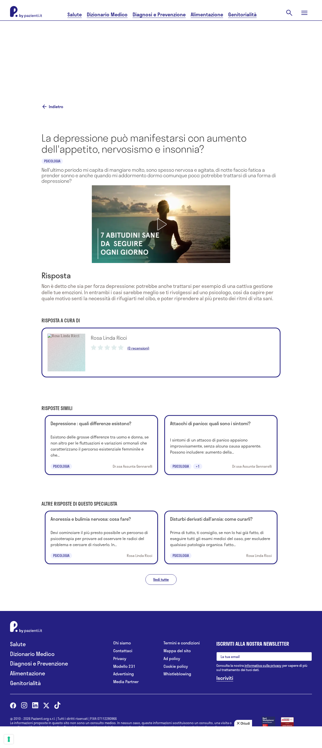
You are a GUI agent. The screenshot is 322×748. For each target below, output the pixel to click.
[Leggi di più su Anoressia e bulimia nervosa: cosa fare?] (101, 537)
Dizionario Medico (107, 14)
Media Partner (126, 681)
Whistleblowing (177, 674)
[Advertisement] (161, 56)
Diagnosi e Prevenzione (159, 14)
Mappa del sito (177, 650)
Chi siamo (122, 643)
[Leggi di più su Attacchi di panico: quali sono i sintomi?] (221, 445)
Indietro (56, 106)
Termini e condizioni (182, 643)
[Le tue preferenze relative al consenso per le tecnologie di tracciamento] (9, 739)
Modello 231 (124, 666)
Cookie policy (176, 666)
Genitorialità (242, 14)
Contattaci (122, 650)
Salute (74, 14)
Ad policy (172, 658)
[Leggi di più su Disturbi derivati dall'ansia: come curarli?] (221, 537)
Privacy (119, 658)
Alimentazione (207, 14)
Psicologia (52, 161)
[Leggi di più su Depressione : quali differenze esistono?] (101, 445)
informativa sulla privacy (263, 665)
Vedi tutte (161, 579)
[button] (161, 224)
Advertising (123, 674)
